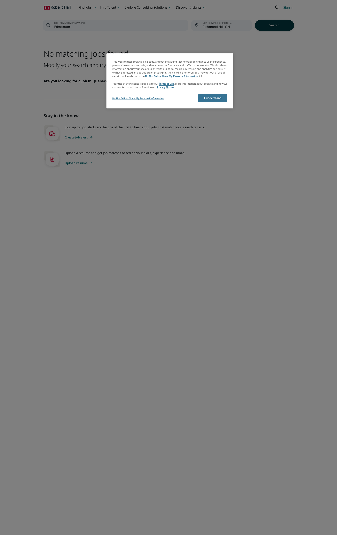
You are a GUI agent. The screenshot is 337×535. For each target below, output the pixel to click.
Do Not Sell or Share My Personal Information (171, 76)
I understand (213, 98)
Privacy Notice (165, 88)
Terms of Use (166, 84)
